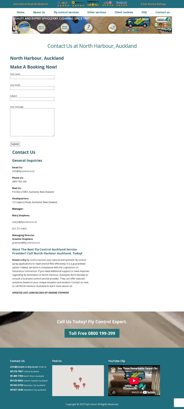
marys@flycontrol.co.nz (24, 222)
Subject (13, 95)
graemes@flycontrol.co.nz (26, 242)
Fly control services (66, 12)
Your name (15, 74)
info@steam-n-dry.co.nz (24, 366)
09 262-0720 (16, 385)
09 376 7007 (16, 371)
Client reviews (124, 12)
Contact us (163, 12)
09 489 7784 (16, 376)
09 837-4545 (16, 389)
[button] (84, 385)
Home (20, 12)
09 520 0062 (16, 380)
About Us (39, 12)
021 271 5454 (19, 228)
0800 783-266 (19, 181)
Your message (16, 106)
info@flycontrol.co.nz (23, 171)
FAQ (144, 12)
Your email (15, 85)
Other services (96, 12)
